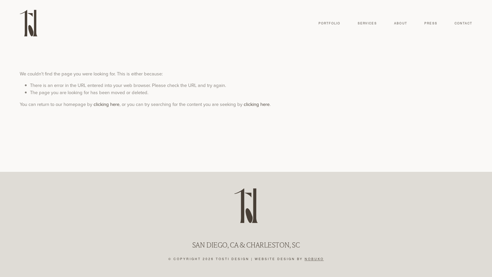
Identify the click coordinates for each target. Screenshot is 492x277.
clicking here (106, 104)
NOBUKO (314, 259)
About (400, 23)
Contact (463, 23)
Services (367, 23)
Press (430, 23)
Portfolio (329, 23)
